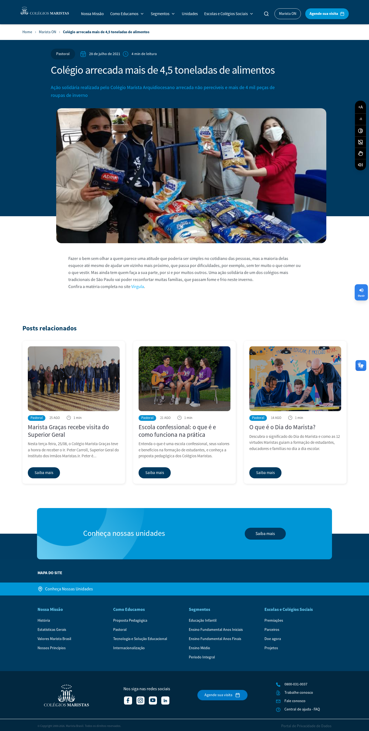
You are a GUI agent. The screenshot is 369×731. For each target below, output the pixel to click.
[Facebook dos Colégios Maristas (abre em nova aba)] (128, 700)
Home (27, 32)
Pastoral (63, 54)
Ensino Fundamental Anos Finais (215, 639)
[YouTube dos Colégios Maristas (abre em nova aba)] (153, 700)
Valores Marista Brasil (54, 639)
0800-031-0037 (295, 684)
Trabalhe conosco (298, 692)
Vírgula (137, 286)
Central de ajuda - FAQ (302, 709)
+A (360, 107)
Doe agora (272, 639)
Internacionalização (129, 648)
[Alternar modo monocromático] (360, 142)
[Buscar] (266, 14)
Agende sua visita (324, 13)
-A (360, 119)
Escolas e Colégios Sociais (226, 14)
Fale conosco (295, 701)
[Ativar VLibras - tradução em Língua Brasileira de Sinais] (360, 153)
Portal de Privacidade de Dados (306, 726)
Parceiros (271, 629)
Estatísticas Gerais (52, 629)
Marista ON (287, 13)
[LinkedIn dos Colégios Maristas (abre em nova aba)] (165, 700)
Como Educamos (124, 14)
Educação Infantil (203, 620)
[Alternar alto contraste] (360, 131)
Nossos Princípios (52, 648)
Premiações (273, 620)
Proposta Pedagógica (130, 620)
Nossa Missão (92, 13)
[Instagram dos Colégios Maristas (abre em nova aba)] (140, 700)
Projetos (271, 648)
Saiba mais (265, 533)
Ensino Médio (199, 648)
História (44, 620)
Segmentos (160, 14)
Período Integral (202, 657)
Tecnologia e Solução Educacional (140, 639)
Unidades (190, 13)
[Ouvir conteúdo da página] (360, 164)
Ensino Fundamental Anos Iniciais (216, 629)
